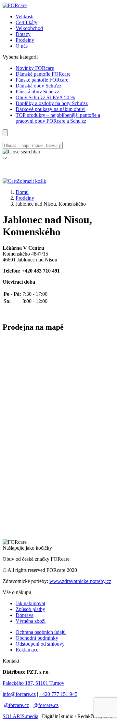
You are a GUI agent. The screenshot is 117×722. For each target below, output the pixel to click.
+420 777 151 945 (58, 694)
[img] (15, 5)
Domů (22, 192)
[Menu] (5, 132)
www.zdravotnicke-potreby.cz (80, 581)
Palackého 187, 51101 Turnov (33, 683)
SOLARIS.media (20, 716)
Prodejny (25, 198)
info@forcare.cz (19, 694)
